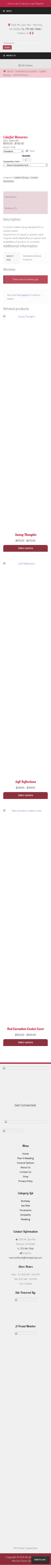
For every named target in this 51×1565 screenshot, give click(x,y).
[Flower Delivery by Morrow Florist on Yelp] (29, 1112)
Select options (25, 548)
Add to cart (40, 1559)
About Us (25, 1167)
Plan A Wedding (25, 1158)
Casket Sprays (21, 177)
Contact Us (25, 1172)
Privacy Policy (25, 1181)
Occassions (25, 1210)
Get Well (25, 1205)
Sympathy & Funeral (26, 71)
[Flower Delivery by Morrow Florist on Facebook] (22, 1112)
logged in (25, 295)
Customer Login (27, 3)
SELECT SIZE (9, 147)
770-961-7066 (33, 29)
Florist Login (13, 3)
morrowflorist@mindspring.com (25, 1257)
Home (10, 71)
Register (39, 3)
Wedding (25, 1219)
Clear (32, 151)
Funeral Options (25, 1162)
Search (7, 47)
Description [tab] (11, 196)
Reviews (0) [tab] (11, 208)
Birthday (25, 1201)
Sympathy (25, 1214)
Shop (25, 1176)
